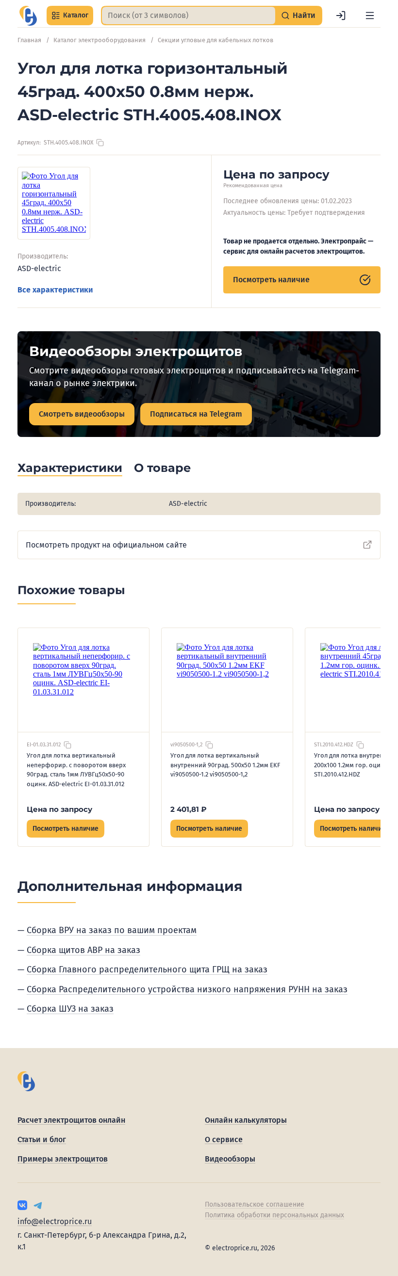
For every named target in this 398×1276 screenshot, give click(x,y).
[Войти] (340, 15)
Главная (29, 40)
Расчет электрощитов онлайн (71, 1120)
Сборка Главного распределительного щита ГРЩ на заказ (147, 969)
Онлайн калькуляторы (246, 1120)
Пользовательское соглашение (254, 1204)
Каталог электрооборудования (99, 40)
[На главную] (28, 16)
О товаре (162, 468)
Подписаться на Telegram (196, 414)
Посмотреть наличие (271, 279)
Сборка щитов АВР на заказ (83, 950)
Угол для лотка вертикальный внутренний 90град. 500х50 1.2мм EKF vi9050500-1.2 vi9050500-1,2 (225, 765)
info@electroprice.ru (54, 1221)
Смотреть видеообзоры (82, 414)
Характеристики (69, 468)
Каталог (75, 15)
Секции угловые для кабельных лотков (215, 40)
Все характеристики (55, 289)
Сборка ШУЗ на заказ (70, 1008)
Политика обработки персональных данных (274, 1215)
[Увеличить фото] (54, 203)
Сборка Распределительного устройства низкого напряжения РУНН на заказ (187, 989)
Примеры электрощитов (62, 1158)
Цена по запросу (59, 809)
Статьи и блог (41, 1139)
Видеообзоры (230, 1158)
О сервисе (224, 1139)
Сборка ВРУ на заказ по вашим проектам (112, 930)
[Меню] (370, 15)
